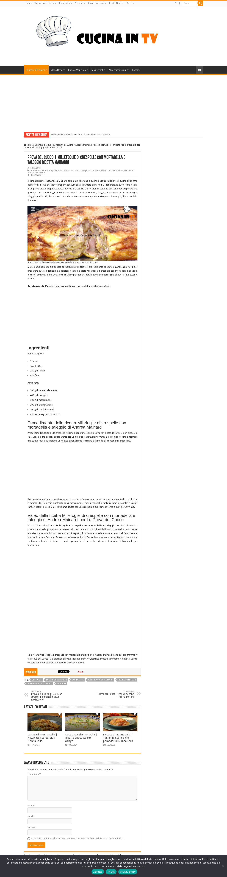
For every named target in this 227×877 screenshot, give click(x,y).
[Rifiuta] (222, 866)
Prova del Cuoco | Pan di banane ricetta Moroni (116, 694)
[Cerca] (200, 3)
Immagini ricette (54, 170)
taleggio (61, 684)
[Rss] (176, 3)
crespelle (36, 680)
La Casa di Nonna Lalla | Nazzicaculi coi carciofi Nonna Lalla (42, 738)
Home (29, 3)
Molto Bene (56, 70)
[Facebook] (179, 3)
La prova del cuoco (44, 3)
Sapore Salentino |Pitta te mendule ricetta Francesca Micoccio (80, 134)
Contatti (136, 70)
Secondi (79, 3)
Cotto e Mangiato (77, 70)
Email (31, 816)
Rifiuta (111, 871)
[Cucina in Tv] (113, 35)
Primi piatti (64, 3)
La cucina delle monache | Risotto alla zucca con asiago (81, 738)
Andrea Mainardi (83, 145)
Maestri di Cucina (64, 145)
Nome (31, 805)
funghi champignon (56, 680)
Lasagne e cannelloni (90, 170)
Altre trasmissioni (117, 70)
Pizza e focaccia (96, 3)
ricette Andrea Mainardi (100, 680)
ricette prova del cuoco (39, 684)
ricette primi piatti (127, 680)
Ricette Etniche (116, 3)
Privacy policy (128, 871)
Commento (34, 774)
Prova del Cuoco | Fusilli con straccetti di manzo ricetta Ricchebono (46, 695)
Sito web (31, 827)
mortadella (78, 680)
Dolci (129, 3)
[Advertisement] (113, 101)
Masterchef (97, 70)
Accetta (97, 871)
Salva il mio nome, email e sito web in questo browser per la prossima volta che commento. (77, 838)
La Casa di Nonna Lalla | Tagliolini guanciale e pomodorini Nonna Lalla (118, 738)
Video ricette (39, 173)
